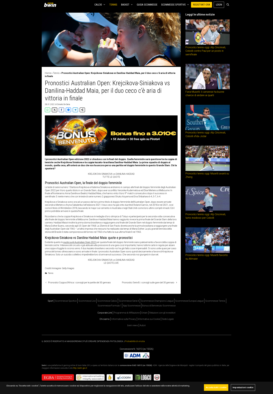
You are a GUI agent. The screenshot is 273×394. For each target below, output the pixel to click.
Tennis (113, 4)
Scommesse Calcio (107, 301)
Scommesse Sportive (173, 4)
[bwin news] (51, 4)
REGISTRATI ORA (201, 4)
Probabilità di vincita (135, 341)
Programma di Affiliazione (127, 312)
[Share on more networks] (82, 110)
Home (48, 73)
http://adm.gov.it (80, 368)
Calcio (98, 4)
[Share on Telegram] (75, 110)
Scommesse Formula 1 (109, 305)
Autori (143, 325)
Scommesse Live (87, 301)
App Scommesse (131, 305)
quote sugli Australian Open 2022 (79, 242)
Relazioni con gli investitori (162, 312)
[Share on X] (54, 110)
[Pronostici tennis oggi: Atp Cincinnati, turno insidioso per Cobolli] (207, 211)
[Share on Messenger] (68, 110)
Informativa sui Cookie (149, 319)
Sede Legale (168, 319)
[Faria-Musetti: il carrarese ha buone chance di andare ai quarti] (207, 88)
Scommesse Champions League (157, 301)
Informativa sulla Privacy (123, 319)
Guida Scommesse (147, 4)
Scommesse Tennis (215, 301)
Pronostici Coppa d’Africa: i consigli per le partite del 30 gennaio (79, 282)
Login (219, 4)
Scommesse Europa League (189, 301)
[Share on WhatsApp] (47, 110)
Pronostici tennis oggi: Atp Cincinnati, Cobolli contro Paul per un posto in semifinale (205, 51)
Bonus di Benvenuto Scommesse (159, 305)
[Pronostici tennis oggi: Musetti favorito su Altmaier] (207, 252)
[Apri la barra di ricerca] (227, 4)
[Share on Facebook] (61, 110)
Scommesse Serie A (129, 301)
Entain (144, 312)
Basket (125, 4)
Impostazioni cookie (243, 387)
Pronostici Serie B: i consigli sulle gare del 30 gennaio (148, 282)
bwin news (132, 325)
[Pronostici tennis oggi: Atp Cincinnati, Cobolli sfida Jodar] (207, 129)
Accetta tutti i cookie (216, 387)
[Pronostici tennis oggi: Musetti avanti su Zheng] (207, 170)
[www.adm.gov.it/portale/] (136, 358)
